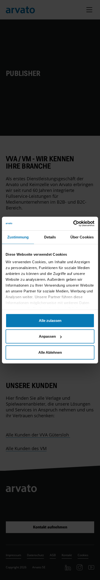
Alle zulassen (50, 320)
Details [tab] (50, 237)
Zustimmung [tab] (18, 237)
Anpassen (47, 336)
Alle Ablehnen (50, 352)
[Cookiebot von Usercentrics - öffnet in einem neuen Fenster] (73, 223)
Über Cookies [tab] (82, 237)
